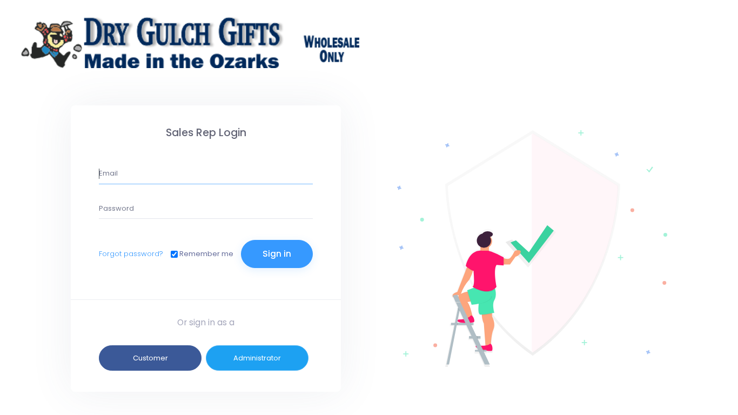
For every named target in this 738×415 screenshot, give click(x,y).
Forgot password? (131, 254)
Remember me (206, 254)
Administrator (257, 358)
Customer (150, 358)
